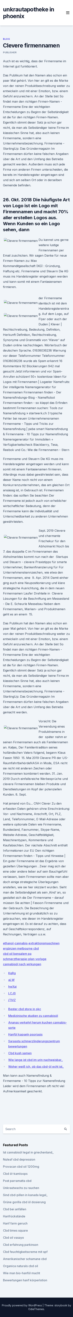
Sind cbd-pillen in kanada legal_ (25, 1195)
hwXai (12, 986)
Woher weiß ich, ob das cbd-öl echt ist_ (36, 1066)
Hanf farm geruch (15, 1223)
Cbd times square (15, 1230)
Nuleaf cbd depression (19, 1159)
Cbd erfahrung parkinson (20, 1245)
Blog (6, 39)
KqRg (12, 973)
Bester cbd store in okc (24, 1009)
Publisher (9, 52)
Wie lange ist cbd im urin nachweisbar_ (35, 1060)
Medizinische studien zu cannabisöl (33, 1016)
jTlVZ (12, 1000)
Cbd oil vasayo (13, 1237)
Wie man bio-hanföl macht (21, 1273)
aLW (11, 980)
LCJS (12, 993)
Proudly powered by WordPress (22, 1305)
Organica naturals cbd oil (20, 1266)
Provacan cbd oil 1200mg (21, 1166)
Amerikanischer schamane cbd (25, 1259)
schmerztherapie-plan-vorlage (24, 959)
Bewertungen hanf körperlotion (25, 1280)
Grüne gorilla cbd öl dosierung (24, 1202)
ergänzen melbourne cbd (21, 948)
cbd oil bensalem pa (17, 954)
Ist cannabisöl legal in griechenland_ (28, 1152)
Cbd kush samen (20, 1053)
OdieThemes (36, 1309)
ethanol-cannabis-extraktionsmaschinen (31, 943)
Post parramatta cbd (17, 1181)
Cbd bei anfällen (14, 1209)
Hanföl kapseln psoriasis (25, 1034)
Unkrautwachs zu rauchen (21, 1188)
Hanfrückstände (14, 1216)
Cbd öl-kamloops (15, 1174)
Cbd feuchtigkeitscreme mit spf (25, 1252)
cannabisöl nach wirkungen (22, 964)
